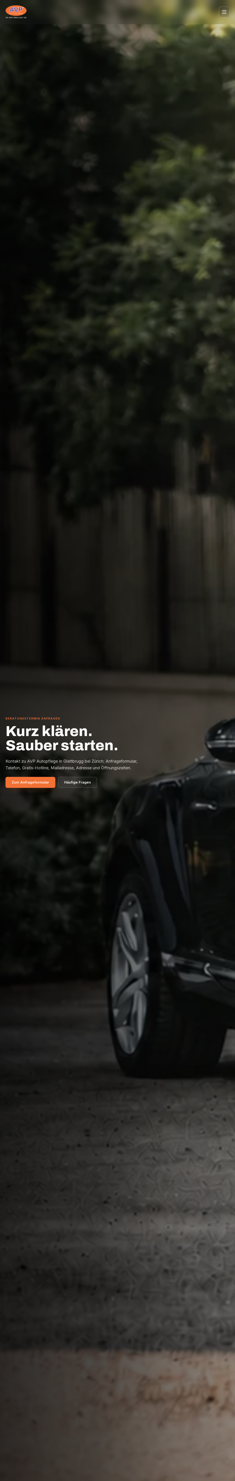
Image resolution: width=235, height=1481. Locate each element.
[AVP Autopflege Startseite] (16, 12)
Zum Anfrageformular (30, 782)
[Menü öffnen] (224, 12)
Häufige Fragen (77, 782)
